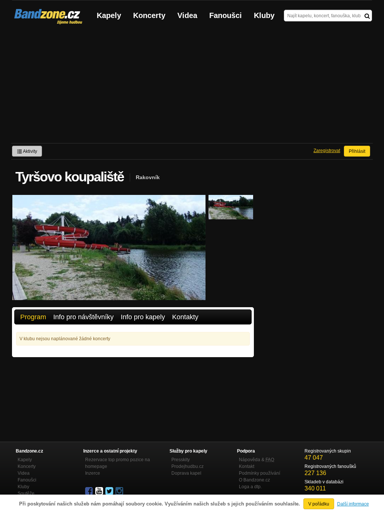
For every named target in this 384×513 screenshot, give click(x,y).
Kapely (109, 15)
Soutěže (26, 493)
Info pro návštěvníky (83, 317)
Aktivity (29, 151)
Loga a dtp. (250, 486)
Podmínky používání (259, 473)
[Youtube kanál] (99, 491)
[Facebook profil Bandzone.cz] (89, 491)
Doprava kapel (186, 473)
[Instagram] (120, 491)
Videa (187, 15)
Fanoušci (225, 15)
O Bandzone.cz (254, 480)
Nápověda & (256, 459)
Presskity (180, 459)
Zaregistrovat (327, 150)
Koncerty (149, 15)
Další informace (353, 504)
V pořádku (318, 504)
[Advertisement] (192, 86)
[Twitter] (109, 491)
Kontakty (185, 317)
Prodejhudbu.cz (187, 466)
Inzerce (92, 473)
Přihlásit (357, 151)
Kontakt (246, 466)
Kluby (264, 15)
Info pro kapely (143, 317)
